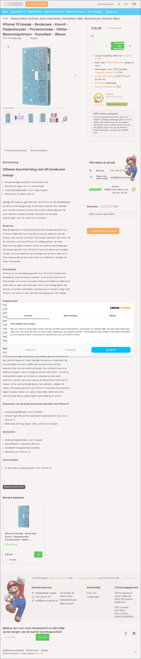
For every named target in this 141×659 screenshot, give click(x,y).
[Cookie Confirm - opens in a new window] (120, 307)
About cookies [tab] (70, 316)
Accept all (111, 350)
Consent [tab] (28, 316)
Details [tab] (112, 316)
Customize (70, 350)
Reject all (30, 350)
